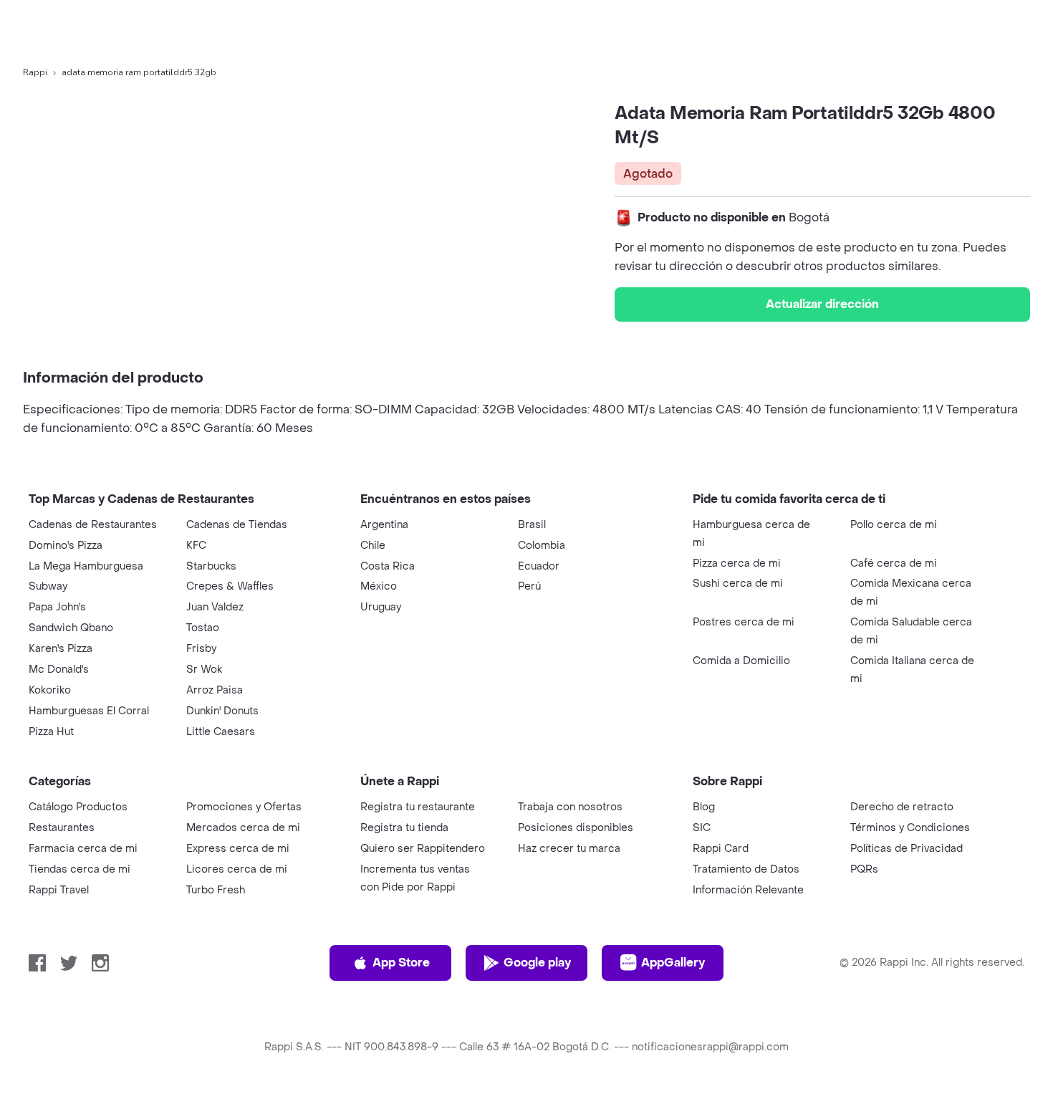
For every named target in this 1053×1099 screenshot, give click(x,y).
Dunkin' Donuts (222, 711)
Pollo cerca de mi (893, 525)
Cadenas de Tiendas (236, 525)
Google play (537, 962)
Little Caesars (220, 732)
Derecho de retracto (901, 807)
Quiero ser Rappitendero (422, 848)
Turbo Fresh (215, 890)
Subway (48, 586)
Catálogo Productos (78, 807)
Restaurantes (62, 828)
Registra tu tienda (404, 828)
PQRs (864, 869)
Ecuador (538, 566)
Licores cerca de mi (236, 869)
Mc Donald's (59, 669)
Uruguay (380, 607)
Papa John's (57, 607)
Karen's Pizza (60, 649)
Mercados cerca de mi (243, 828)
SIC (702, 828)
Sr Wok (204, 669)
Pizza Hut (51, 732)
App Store (401, 962)
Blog (704, 807)
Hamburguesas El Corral (89, 711)
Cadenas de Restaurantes (93, 525)
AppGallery (673, 962)
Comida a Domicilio (741, 661)
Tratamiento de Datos (746, 869)
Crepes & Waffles (230, 586)
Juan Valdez (215, 607)
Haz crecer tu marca (569, 848)
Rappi (35, 72)
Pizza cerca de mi (737, 563)
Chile (372, 545)
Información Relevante (748, 890)
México (378, 586)
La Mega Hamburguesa (86, 566)
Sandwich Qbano (71, 628)
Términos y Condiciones (910, 828)
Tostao (202, 628)
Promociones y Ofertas (244, 807)
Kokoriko (50, 690)
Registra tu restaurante (417, 807)
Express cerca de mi (237, 848)
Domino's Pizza (65, 545)
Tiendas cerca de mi (79, 869)
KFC (196, 545)
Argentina (384, 525)
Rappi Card (721, 848)
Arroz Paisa (214, 690)
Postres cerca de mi (743, 622)
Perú (529, 586)
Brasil (532, 525)
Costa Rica (387, 566)
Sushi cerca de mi (738, 583)
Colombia (541, 545)
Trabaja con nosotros (570, 807)
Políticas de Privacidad (906, 848)
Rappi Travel (59, 890)
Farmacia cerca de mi (83, 848)
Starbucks (211, 566)
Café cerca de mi (893, 563)
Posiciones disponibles (575, 828)
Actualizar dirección (822, 304)
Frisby (201, 649)
